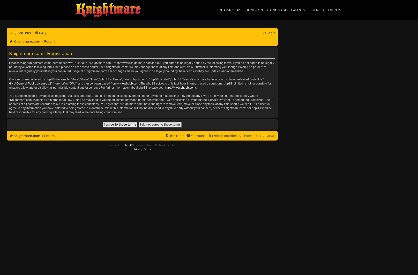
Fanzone (299, 10)
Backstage (277, 10)
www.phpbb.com (128, 83)
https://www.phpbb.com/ (180, 87)
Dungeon (254, 10)
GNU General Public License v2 (30, 83)
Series (318, 10)
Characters (229, 10)
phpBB (127, 145)
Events (334, 10)
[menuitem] (40, 32)
